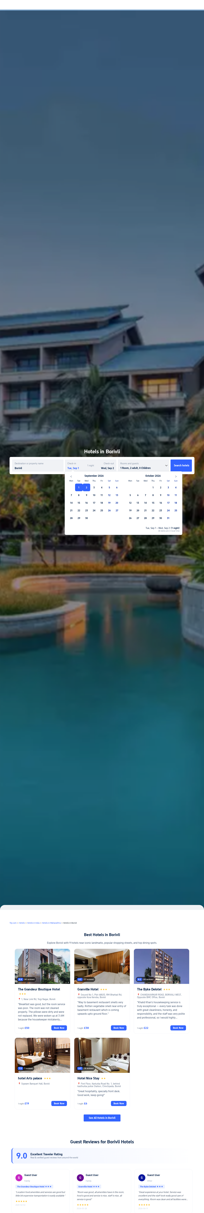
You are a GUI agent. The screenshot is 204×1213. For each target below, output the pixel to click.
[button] (177, 5)
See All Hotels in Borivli (102, 1117)
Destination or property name (29, 463)
